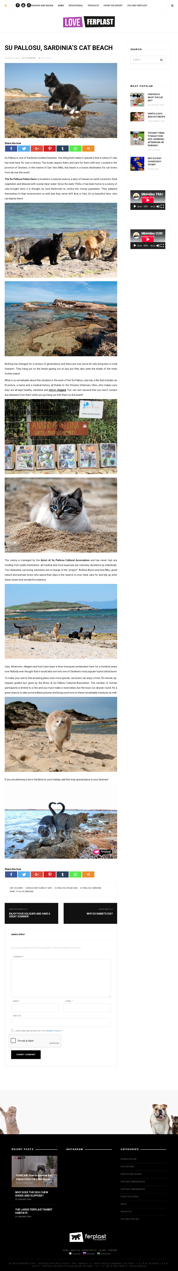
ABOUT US (75, 1250)
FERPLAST (112, 1250)
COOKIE (102, 1250)
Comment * (18, 957)
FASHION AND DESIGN (42, 5)
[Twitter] (24, 148)
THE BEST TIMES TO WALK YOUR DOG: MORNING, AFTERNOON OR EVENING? (156, 139)
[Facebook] (11, 148)
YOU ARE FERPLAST (137, 5)
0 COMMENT (30, 58)
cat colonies (16, 888)
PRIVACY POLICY (89, 1250)
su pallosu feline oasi (66, 888)
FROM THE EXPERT (113, 5)
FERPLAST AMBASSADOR (133, 1182)
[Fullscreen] (162, 206)
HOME (65, 1250)
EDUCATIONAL (76, 5)
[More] (88, 148)
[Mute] (158, 206)
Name (16, 1001)
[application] (147, 200)
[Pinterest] (50, 148)
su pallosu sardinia (90, 888)
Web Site (17, 1016)
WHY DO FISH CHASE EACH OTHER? (154, 161)
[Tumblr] (62, 148)
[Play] (135, 206)
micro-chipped (57, 390)
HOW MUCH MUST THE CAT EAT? (155, 97)
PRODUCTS (93, 5)
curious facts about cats (38, 888)
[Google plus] (37, 148)
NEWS (61, 5)
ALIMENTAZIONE (129, 1159)
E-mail (69, 1001)
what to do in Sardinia (21, 891)
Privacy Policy (53, 1031)
